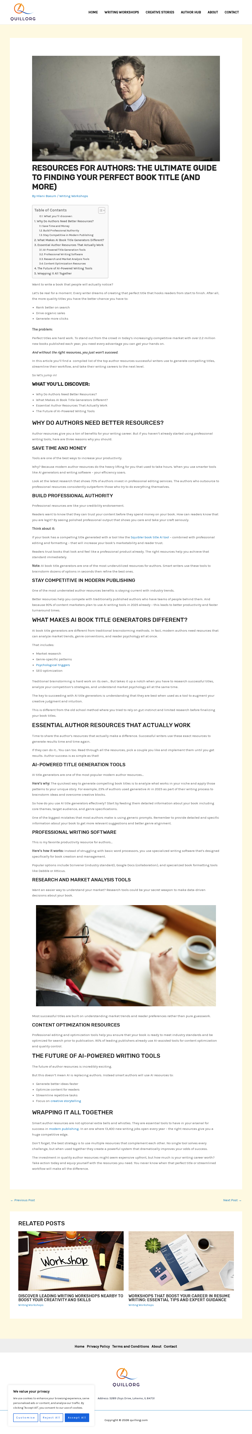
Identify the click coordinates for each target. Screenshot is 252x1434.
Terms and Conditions (130, 1346)
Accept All (77, 1417)
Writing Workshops (73, 196)
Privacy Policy (98, 1346)
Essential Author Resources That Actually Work (70, 245)
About (156, 1346)
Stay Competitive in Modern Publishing (68, 235)
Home (79, 1346)
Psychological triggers (53, 665)
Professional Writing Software (63, 254)
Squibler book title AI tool (150, 537)
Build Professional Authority (61, 230)
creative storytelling (66, 1101)
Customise (25, 1417)
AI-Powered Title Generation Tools (64, 249)
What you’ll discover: (58, 216)
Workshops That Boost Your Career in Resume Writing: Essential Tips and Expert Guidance (179, 1298)
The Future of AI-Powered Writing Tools (64, 268)
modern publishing (64, 1129)
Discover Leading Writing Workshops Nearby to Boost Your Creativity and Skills (70, 1298)
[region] (51, 1405)
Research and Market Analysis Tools (66, 259)
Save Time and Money (55, 226)
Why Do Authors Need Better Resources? (65, 221)
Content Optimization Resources (65, 263)
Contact (170, 1346)
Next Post (232, 1200)
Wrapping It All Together (54, 273)
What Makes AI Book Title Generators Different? (70, 240)
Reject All (51, 1417)
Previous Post (22, 1200)
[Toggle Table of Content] (99, 210)
